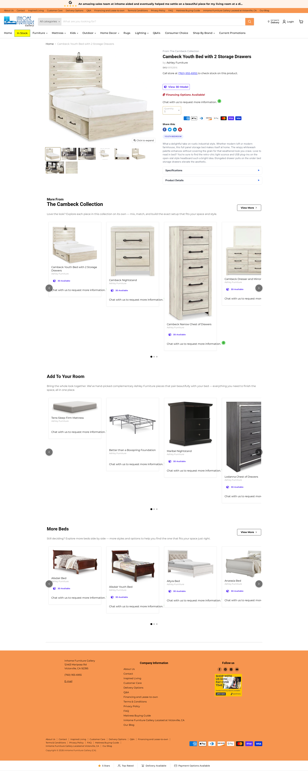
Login (290, 21)
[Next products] (258, 288)
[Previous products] (49, 288)
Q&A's (156, 33)
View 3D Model (177, 86)
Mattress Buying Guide (188, 10)
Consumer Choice (176, 33)
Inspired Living (36, 10)
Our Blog (264, 10)
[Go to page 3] (157, 356)
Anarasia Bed (233, 580)
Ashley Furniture (177, 62)
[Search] (249, 21)
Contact (21, 10)
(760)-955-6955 (188, 73)
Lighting (141, 33)
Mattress (58, 33)
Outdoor (88, 33)
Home (8, 33)
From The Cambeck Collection (181, 51)
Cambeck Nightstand (123, 280)
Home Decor (108, 33)
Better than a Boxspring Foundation (132, 450)
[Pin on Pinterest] (180, 129)
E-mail (68, 681)
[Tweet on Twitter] (170, 129)
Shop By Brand (203, 33)
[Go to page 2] (154, 356)
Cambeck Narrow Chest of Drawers (189, 324)
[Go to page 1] (151, 357)
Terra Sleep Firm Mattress (67, 417)
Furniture (39, 33)
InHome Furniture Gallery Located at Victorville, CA (230, 10)
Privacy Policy (158, 10)
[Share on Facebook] (165, 129)
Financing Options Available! (185, 94)
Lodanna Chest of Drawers (241, 476)
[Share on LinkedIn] (175, 129)
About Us (8, 10)
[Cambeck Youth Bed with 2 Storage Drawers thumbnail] (52, 153)
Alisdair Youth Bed (121, 586)
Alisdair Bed (58, 578)
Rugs (127, 33)
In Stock (22, 33)
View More (247, 207)
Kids (73, 33)
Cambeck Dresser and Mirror (243, 279)
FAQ (170, 10)
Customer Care (55, 10)
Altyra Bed (173, 581)
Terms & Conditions (138, 10)
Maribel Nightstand (179, 451)
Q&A (88, 10)
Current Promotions (232, 33)
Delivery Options (74, 10)
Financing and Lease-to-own (109, 10)
